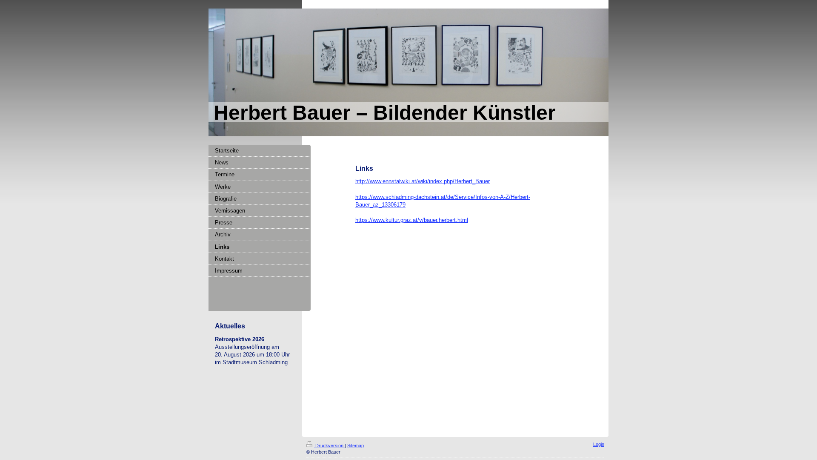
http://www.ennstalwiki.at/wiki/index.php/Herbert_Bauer (422, 181)
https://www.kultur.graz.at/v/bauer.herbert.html (411, 220)
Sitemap (355, 445)
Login (598, 444)
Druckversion (329, 445)
